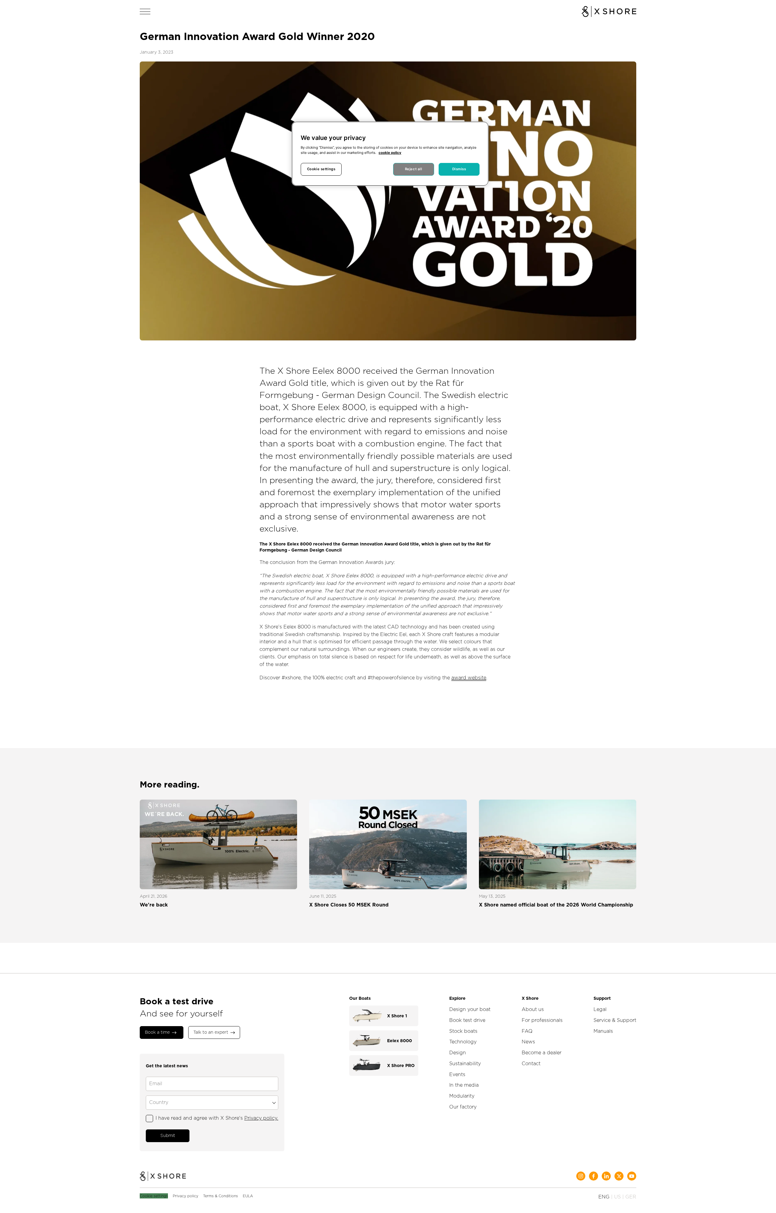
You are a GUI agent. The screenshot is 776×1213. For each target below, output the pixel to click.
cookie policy (390, 153)
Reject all (413, 169)
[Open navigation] (145, 11)
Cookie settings (154, 1196)
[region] (390, 153)
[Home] (163, 1177)
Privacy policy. (261, 1118)
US (617, 1197)
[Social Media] (580, 1176)
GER (630, 1197)
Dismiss (459, 169)
